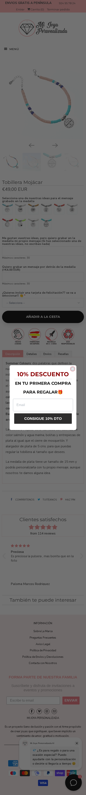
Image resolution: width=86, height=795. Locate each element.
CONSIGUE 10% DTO (43, 418)
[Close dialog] (73, 369)
